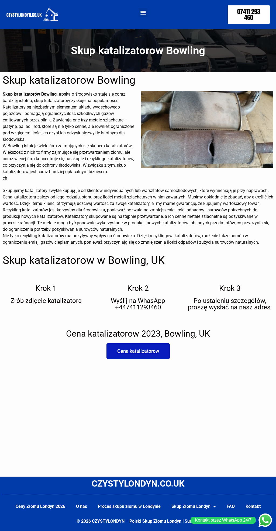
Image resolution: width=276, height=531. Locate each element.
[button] (143, 12)
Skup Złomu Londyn (191, 506)
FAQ (231, 506)
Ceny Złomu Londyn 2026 (40, 506)
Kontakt (253, 506)
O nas (81, 506)
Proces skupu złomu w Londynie (129, 506)
